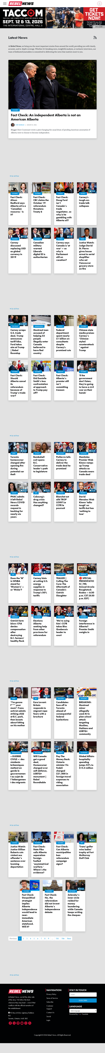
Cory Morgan (19, 125)
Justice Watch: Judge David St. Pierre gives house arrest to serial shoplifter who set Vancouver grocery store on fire (87, 255)
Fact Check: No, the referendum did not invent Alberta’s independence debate (52, 903)
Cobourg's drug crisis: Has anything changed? (40, 501)
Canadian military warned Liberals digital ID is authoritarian (40, 250)
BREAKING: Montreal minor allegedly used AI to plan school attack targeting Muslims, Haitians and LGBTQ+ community (86, 718)
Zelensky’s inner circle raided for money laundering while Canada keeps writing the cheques (75, 905)
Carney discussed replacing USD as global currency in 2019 (18, 250)
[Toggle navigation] (4, 3)
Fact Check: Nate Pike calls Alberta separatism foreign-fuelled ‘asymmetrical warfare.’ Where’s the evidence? (41, 859)
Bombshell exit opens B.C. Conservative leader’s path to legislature (40, 464)
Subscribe (49, 1002)
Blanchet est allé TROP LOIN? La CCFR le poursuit (62, 502)
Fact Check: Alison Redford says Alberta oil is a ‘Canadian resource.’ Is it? (18, 206)
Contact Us (50, 1012)
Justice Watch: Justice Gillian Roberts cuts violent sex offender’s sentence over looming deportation (18, 856)
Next (69, 938)
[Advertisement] (52, 160)
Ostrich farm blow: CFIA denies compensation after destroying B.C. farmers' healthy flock (18, 630)
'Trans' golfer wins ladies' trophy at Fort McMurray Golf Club (86, 852)
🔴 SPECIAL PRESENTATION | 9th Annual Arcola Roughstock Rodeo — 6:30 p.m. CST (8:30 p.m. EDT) (86, 588)
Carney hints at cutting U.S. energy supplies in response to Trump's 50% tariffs (40, 587)
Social (48, 1016)
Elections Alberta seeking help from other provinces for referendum (40, 628)
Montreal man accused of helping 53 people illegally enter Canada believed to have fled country (40, 341)
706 (62, 938)
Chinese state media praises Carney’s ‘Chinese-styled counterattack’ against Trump (86, 340)
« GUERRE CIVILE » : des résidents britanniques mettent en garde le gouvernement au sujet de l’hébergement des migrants (18, 769)
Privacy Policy (51, 994)
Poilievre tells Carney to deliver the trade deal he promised (63, 462)
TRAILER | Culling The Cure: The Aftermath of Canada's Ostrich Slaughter (63, 587)
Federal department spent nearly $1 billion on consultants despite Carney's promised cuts (63, 340)
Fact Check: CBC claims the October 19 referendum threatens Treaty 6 (41, 204)
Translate (85, 1014)
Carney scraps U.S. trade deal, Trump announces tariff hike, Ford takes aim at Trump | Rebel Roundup (18, 341)
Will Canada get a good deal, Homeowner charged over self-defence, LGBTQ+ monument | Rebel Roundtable (40, 769)
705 (57, 938)
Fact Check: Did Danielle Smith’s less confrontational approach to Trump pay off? (40, 384)
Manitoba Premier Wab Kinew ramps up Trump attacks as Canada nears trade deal (86, 465)
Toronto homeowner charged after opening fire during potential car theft (17, 465)
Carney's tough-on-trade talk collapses (84, 201)
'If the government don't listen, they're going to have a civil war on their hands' (86, 384)
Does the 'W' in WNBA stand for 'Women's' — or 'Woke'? (17, 584)
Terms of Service (52, 998)
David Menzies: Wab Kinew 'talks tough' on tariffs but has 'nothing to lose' (86, 505)
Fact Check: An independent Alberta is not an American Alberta (46, 117)
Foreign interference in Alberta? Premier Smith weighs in (87, 626)
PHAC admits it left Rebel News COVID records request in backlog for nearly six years (17, 506)
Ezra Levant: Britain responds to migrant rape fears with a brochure (40, 709)
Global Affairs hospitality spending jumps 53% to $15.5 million (86, 762)
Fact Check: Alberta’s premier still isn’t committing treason (62, 382)
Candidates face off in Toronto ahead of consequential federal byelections (63, 711)
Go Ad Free (15, 176)
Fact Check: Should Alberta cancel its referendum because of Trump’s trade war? (18, 385)
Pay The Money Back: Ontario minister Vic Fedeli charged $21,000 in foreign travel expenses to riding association (63, 771)
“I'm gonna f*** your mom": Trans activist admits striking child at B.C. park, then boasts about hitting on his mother (18, 714)
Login (48, 1020)
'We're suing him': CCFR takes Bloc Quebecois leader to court (62, 628)
